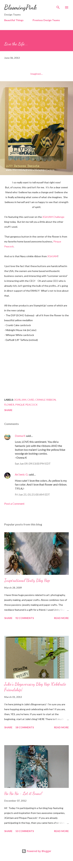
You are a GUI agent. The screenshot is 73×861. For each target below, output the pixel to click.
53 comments (24, 831)
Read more (61, 617)
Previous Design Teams (46, 20)
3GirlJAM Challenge (53, 216)
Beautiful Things (14, 20)
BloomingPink (20, 7)
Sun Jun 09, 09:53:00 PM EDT (33, 463)
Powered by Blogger (38, 851)
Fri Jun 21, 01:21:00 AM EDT (32, 494)
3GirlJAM (52, 256)
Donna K (20, 435)
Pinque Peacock (26, 404)
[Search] (58, 6)
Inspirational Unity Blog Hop (27, 580)
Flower (9, 404)
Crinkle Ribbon (45, 399)
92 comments (24, 617)
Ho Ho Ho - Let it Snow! (23, 793)
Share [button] (8, 410)
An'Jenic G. (21, 474)
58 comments (24, 727)
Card (30, 399)
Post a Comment (14, 503)
